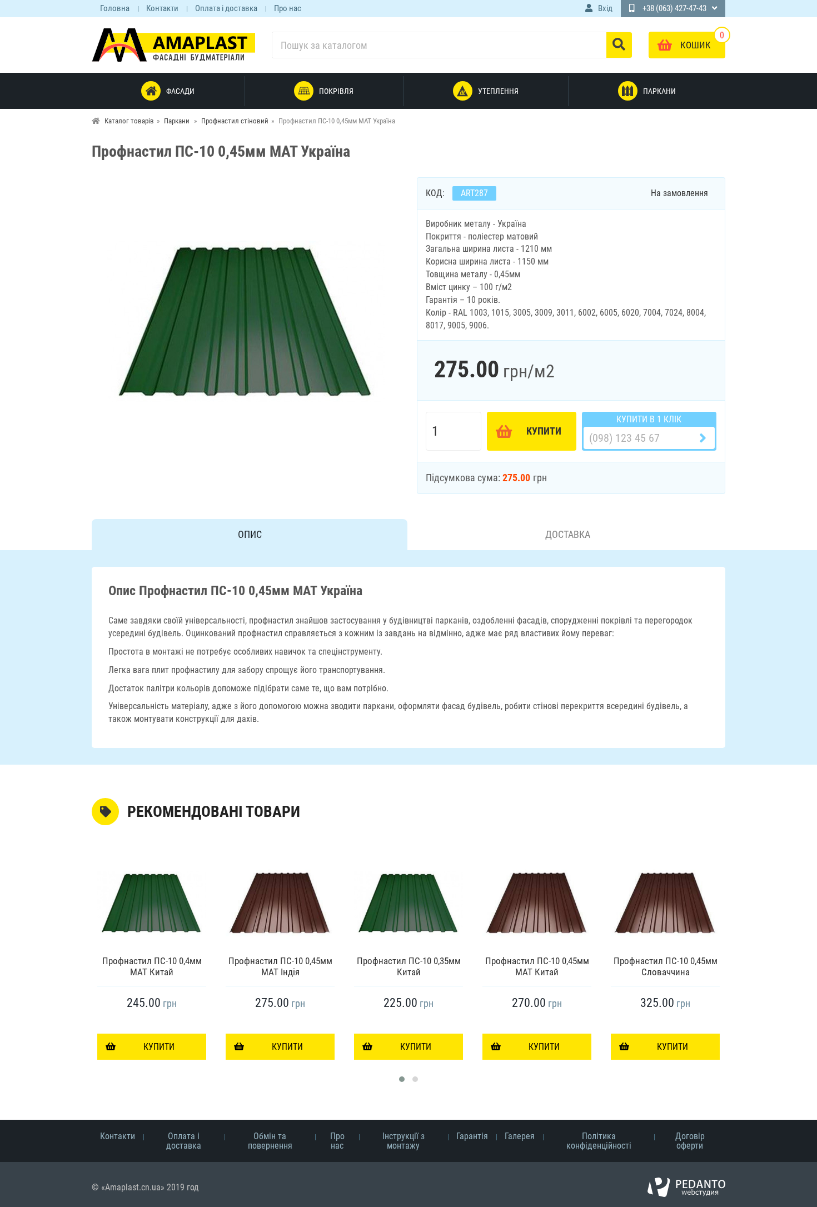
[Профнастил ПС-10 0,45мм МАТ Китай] (536, 903)
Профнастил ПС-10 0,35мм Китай (409, 966)
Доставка (567, 534)
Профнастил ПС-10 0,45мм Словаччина (666, 966)
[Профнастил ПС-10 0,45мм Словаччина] (665, 903)
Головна (114, 8)
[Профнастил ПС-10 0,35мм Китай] (408, 903)
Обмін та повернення (270, 1141)
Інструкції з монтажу (403, 1141)
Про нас (287, 8)
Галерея (520, 1136)
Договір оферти (690, 1141)
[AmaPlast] (173, 44)
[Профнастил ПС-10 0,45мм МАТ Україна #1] (246, 321)
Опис (250, 534)
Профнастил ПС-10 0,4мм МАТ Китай (152, 966)
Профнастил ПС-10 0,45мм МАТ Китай (537, 966)
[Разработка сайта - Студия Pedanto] (686, 1188)
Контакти (162, 8)
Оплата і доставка (226, 8)
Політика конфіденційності (598, 1141)
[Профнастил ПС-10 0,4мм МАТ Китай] (151, 903)
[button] (402, 1079)
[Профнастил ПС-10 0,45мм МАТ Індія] (280, 903)
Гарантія (472, 1136)
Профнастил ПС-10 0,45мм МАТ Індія (280, 966)
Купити (543, 431)
